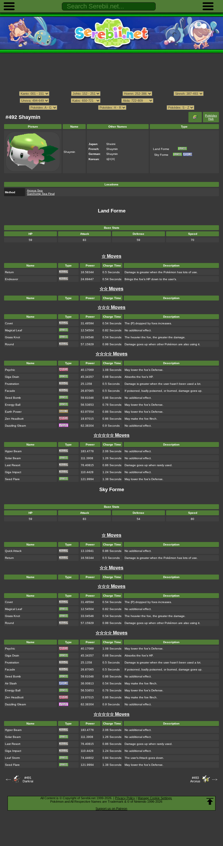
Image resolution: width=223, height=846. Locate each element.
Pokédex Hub (211, 117)
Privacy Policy (125, 798)
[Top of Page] (209, 801)
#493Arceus (195, 779)
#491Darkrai (28, 779)
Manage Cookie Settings (155, 798)
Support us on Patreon (111, 808)
